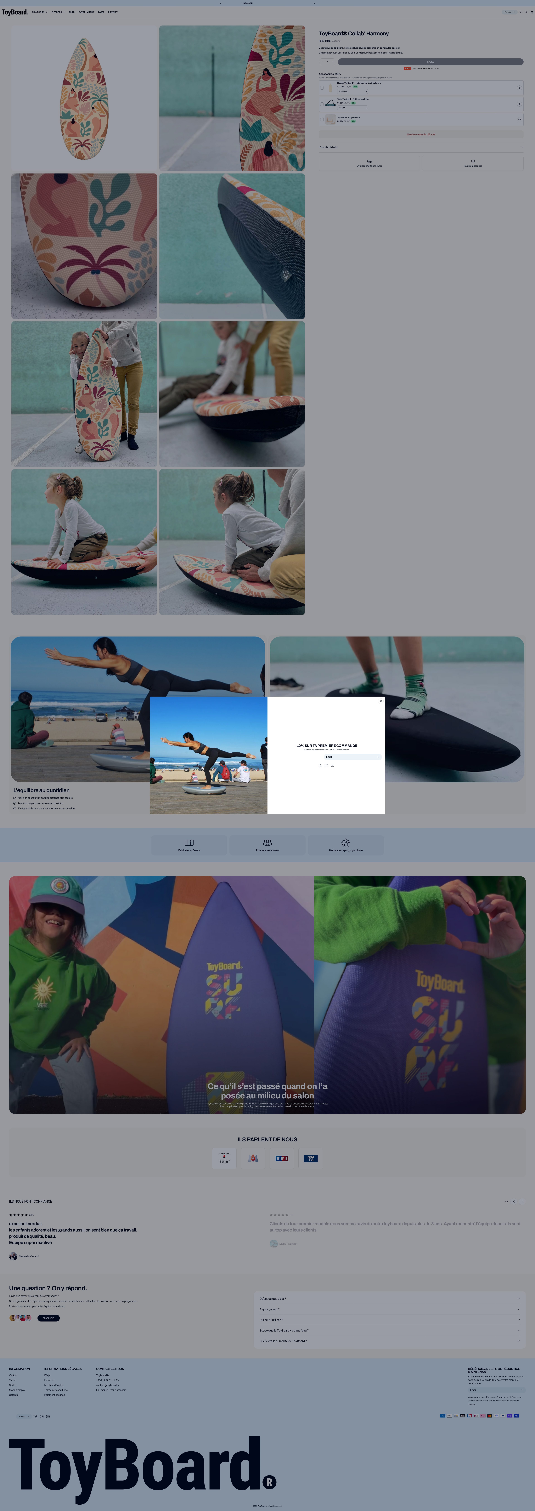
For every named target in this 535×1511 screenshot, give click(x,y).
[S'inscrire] (378, 757)
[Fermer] (381, 701)
